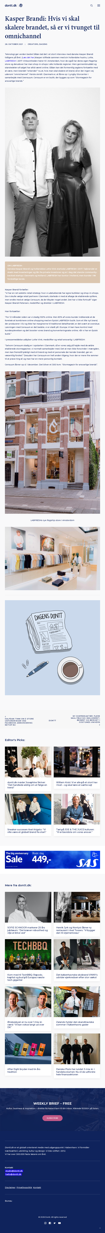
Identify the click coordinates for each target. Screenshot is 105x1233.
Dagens (43, 44)
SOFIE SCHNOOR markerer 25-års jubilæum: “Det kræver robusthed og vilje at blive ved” (27, 930)
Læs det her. (28, 57)
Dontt (52, 721)
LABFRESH (10, 61)
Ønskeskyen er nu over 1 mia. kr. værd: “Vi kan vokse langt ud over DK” (25, 1025)
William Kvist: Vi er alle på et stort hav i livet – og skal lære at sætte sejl (76, 783)
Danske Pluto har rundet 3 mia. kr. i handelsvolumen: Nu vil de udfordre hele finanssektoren (75, 1072)
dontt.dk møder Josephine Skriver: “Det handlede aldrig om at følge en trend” (27, 785)
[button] (98, 5)
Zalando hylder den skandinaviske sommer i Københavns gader (75, 1023)
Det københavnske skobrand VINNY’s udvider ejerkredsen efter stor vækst (77, 976)
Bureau (8, 1201)
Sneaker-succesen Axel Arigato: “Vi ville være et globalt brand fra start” (26, 830)
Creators (33, 44)
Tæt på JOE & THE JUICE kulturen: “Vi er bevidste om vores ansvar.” (75, 830)
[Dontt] (14, 5)
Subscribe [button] (52, 1118)
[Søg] (90, 5)
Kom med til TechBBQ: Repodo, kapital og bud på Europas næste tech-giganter (25, 977)
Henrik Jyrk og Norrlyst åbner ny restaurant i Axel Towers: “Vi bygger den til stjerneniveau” (75, 930)
